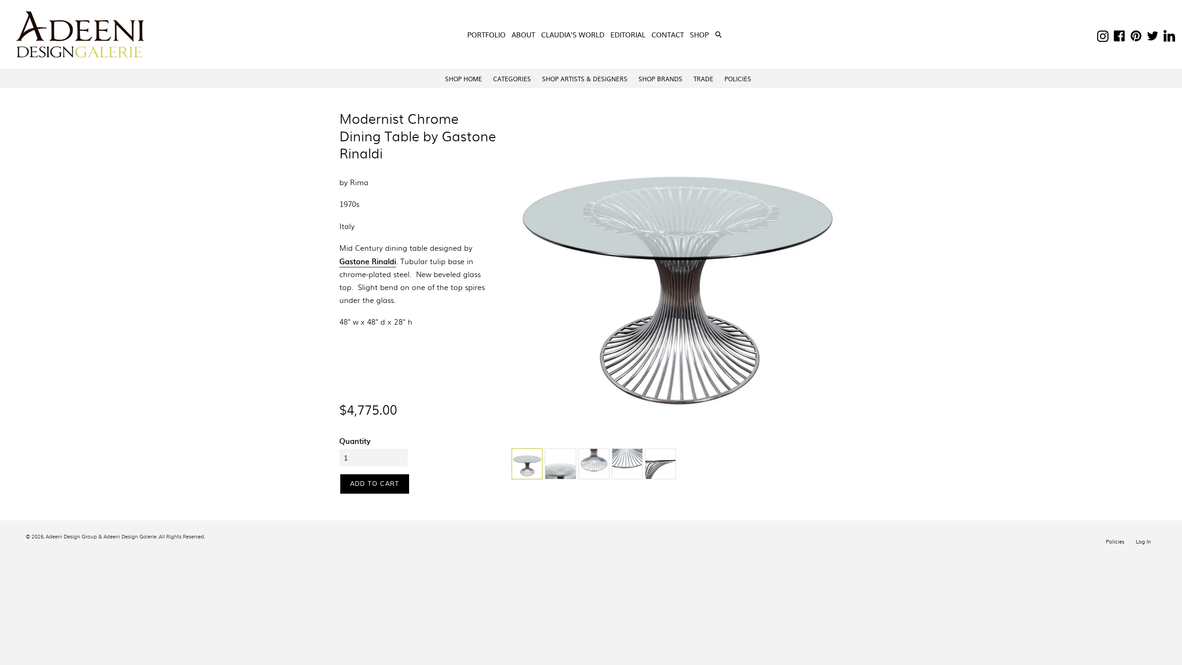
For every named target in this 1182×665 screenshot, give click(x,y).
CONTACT (667, 34)
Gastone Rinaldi (367, 260)
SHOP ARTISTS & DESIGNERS (584, 78)
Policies (1115, 541)
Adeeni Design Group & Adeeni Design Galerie (101, 536)
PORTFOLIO (486, 34)
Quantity (354, 440)
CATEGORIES (512, 78)
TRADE (703, 78)
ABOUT (523, 34)
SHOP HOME (463, 78)
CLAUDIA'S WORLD (572, 34)
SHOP (700, 34)
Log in (1143, 541)
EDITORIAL (627, 34)
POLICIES (737, 78)
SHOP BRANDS (660, 78)
